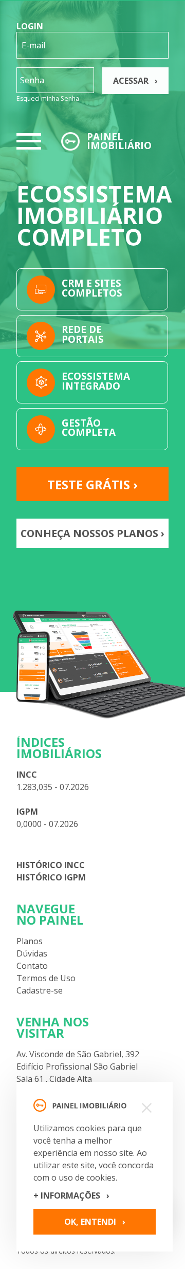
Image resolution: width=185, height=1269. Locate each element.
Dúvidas (31, 953)
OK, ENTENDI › (94, 1221)
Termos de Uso (46, 978)
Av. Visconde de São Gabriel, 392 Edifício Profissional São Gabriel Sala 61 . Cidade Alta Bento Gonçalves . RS (77, 1073)
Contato (32, 965)
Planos (29, 941)
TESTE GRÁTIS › (92, 484)
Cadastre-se (39, 990)
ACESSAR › (135, 80)
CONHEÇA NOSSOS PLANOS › (92, 533)
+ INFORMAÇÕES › (71, 1195)
